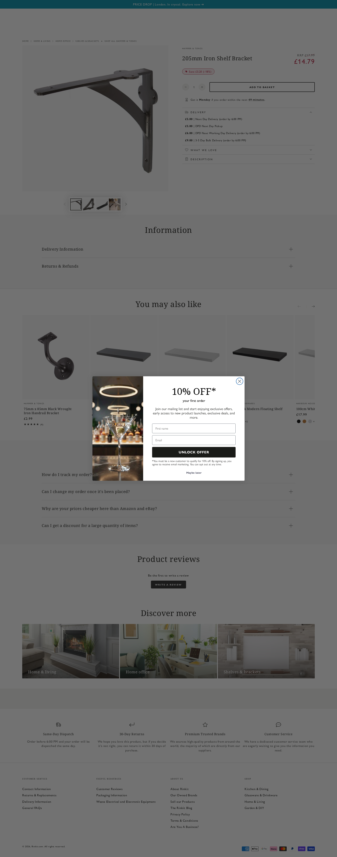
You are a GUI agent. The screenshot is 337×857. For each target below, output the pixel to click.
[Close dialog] (239, 381)
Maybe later (193, 472)
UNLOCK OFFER (194, 452)
